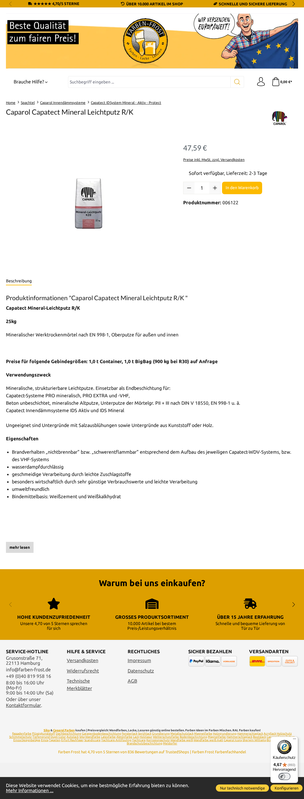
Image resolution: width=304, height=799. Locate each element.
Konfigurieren (286, 788)
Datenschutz (141, 670)
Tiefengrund (41, 736)
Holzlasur (146, 736)
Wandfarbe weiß (181, 740)
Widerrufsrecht (83, 670)
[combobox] (149, 82)
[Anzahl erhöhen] (214, 188)
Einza (44, 740)
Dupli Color (58, 736)
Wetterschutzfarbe (166, 736)
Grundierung (161, 733)
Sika (47, 730)
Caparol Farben (64, 730)
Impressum (139, 660)
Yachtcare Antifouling (116, 740)
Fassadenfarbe (21, 733)
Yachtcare (139, 740)
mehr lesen (20, 547)
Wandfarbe (92, 736)
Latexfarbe (108, 736)
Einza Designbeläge (26, 740)
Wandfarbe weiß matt (208, 740)
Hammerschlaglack (250, 733)
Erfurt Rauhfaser (72, 740)
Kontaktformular (23, 705)
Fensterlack (129, 733)
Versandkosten (82, 660)
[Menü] (294, 740)
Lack (136, 736)
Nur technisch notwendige (242, 788)
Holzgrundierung (225, 733)
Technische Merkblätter (79, 684)
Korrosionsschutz (158, 740)
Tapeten (55, 740)
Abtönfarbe (124, 736)
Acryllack (270, 733)
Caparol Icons (233, 740)
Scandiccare (92, 740)
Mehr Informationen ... (29, 790)
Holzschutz (284, 733)
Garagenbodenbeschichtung (101, 733)
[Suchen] (237, 82)
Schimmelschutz (20, 736)
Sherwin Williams (254, 740)
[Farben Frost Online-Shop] (152, 41)
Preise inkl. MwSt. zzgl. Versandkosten (214, 160)
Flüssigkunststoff (43, 733)
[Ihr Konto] (260, 82)
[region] (88, 204)
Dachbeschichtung (68, 733)
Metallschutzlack (182, 733)
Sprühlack (144, 733)
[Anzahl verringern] (188, 188)
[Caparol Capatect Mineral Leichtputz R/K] (88, 204)
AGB (132, 680)
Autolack (72, 736)
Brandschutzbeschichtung (144, 743)
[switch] (284, 776)
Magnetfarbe (203, 733)
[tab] (19, 281)
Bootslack (259, 736)
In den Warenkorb (242, 187)
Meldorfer (170, 743)
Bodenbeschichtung (193, 736)
